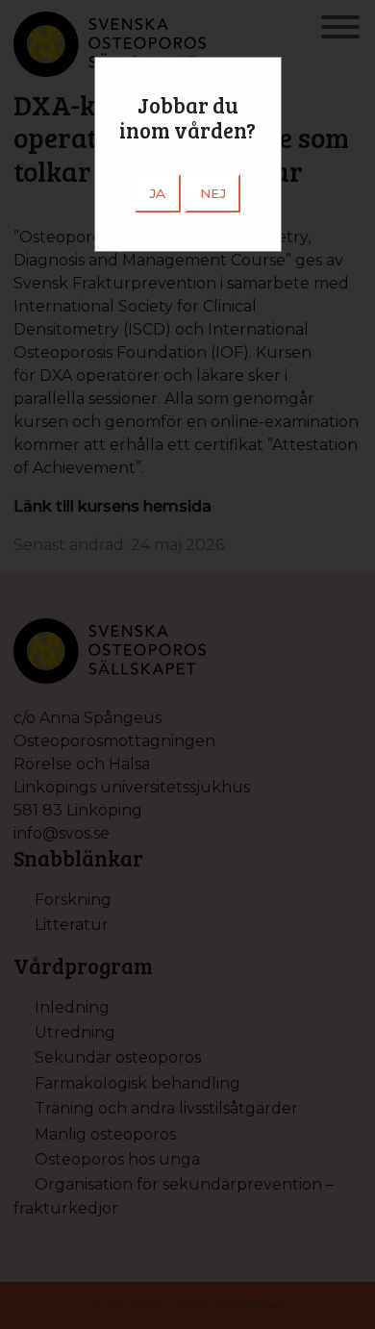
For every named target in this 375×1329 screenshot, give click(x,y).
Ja (157, 193)
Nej (213, 193)
